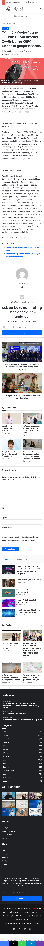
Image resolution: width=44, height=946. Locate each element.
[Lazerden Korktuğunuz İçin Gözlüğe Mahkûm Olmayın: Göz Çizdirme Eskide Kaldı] (35, 804)
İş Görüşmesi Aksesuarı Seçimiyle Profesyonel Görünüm (11, 677)
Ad (3, 508)
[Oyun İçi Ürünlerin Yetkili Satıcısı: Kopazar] (8, 603)
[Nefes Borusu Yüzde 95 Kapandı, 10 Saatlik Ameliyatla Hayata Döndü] (32, 418)
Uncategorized (8, 770)
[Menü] (3, 9)
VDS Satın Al (20, 916)
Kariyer (5, 749)
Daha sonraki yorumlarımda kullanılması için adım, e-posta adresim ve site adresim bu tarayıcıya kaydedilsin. (21, 540)
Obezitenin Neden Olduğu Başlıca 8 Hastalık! (9, 428)
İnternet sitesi (7, 527)
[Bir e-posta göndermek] (10, 51)
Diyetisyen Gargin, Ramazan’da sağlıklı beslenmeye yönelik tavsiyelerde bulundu (31, 455)
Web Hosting (24, 919)
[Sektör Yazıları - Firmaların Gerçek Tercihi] (15, 8)
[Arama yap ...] (41, 9)
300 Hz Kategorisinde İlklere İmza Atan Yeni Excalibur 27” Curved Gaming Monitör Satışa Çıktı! (28, 570)
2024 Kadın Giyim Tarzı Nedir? (28, 580)
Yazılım (5, 781)
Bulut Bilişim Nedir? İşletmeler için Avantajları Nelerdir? (28, 611)
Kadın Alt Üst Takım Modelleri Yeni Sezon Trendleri (10, 645)
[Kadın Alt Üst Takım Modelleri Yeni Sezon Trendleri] (11, 635)
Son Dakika (7, 756)
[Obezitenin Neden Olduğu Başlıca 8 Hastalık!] (11, 418)
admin (7, 51)
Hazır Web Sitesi (9, 916)
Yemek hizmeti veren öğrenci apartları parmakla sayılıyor (31, 677)
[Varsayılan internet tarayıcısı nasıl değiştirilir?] (8, 593)
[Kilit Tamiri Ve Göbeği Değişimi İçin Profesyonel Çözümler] (22, 812)
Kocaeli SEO (37, 912)
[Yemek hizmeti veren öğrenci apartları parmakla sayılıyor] (32, 667)
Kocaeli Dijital (16, 912)
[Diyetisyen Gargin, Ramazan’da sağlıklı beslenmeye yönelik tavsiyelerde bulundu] (32, 444)
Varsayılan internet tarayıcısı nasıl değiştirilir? (28, 591)
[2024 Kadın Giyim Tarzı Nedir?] (8, 583)
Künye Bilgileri (7, 835)
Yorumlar (37, 559)
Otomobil (6, 753)
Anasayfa (7, 23)
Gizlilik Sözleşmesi (8, 831)
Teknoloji (6, 767)
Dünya (5, 735)
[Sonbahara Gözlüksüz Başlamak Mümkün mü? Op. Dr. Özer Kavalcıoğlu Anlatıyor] (8, 795)
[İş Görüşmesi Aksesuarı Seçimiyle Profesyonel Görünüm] (11, 667)
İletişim (4, 838)
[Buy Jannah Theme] (22, 16)
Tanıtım (5, 763)
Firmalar (6, 742)
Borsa (5, 732)
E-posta (5, 518)
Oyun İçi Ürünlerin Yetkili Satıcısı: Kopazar (26, 601)
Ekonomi (6, 739)
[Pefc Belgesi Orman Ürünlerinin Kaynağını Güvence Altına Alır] (35, 812)
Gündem (6, 746)
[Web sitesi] (22, 287)
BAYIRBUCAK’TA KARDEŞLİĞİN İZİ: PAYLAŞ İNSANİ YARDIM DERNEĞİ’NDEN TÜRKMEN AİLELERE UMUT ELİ (32, 649)
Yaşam (14, 23)
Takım (23, 923)
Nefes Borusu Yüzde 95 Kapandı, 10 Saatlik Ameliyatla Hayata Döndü (32, 429)
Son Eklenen (22, 559)
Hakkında (16, 923)
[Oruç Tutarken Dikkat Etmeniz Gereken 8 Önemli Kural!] (11, 444)
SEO (31, 912)
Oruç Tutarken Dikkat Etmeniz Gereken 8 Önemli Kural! (11, 454)
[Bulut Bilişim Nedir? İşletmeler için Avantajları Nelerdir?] (8, 613)
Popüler (6, 559)
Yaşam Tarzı (7, 777)
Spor (4, 760)
